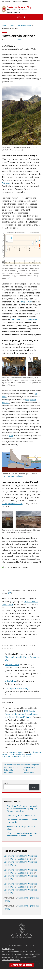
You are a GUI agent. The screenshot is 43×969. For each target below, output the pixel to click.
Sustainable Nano (15, 752)
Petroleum (6, 183)
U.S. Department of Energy (17, 688)
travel (29, 756)
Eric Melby (11, 754)
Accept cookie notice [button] (21, 965)
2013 (11, 435)
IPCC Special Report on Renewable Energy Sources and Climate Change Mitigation (21, 714)
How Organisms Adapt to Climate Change (21, 827)
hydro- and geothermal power (23, 319)
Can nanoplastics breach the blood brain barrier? (22, 821)
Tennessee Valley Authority (12, 476)
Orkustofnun (10, 681)
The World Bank (12, 664)
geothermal (20, 754)
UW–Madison (15, 2)
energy (4, 754)
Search (6, 783)
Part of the (21, 945)
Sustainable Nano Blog (19, 7)
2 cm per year (25, 301)
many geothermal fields (12, 503)
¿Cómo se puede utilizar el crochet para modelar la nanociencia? (22, 834)
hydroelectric (30, 754)
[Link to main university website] (21, 938)
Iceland (4, 756)
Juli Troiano (12, 756)
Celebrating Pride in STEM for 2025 (22, 815)
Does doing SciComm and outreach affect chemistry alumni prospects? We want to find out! (22, 808)
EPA (9, 593)
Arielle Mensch (35, 752)
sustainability (21, 756)
